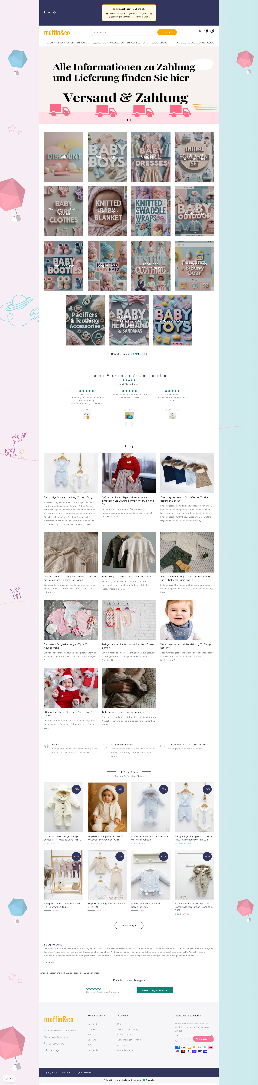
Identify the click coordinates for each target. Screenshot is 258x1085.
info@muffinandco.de (58, 1037)
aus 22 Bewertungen (129, 384)
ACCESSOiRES (117, 42)
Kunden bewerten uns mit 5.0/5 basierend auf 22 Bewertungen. (69, 972)
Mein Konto (93, 1024)
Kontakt (91, 1029)
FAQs (90, 1045)
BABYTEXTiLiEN (100, 42)
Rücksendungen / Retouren (130, 1039)
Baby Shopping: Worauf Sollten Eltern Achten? (128, 576)
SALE (145, 42)
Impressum (122, 1045)
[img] (129, 380)
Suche (167, 32)
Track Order (93, 1050)
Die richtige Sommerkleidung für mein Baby (68, 497)
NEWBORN (50, 42)
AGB (119, 1024)
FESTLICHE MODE (159, 42)
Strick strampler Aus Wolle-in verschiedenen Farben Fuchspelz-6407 (194, 907)
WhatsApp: (201, 42)
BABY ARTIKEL (133, 42)
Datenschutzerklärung (127, 1029)
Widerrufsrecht (124, 1034)
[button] (127, 424)
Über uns (92, 1039)
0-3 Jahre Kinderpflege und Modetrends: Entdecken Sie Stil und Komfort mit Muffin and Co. (128, 500)
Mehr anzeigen (129, 925)
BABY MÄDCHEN (66, 42)
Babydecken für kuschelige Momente (123, 712)
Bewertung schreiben (155, 990)
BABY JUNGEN (83, 42)
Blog (90, 1034)
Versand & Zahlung (126, 1050)
